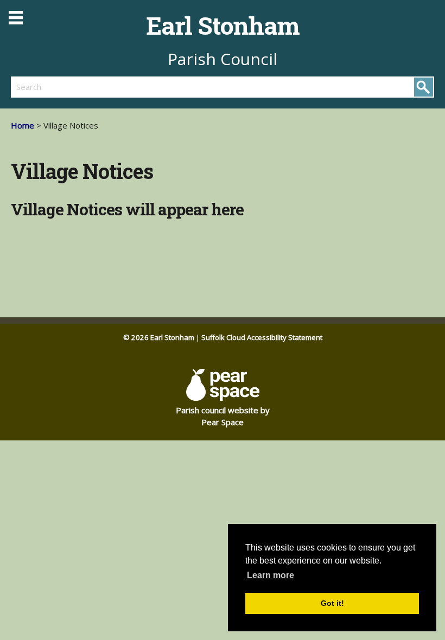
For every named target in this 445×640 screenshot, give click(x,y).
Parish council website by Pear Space (223, 416)
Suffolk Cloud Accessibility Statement (261, 337)
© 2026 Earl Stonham (158, 337)
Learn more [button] (270, 575)
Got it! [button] (332, 603)
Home (22, 125)
